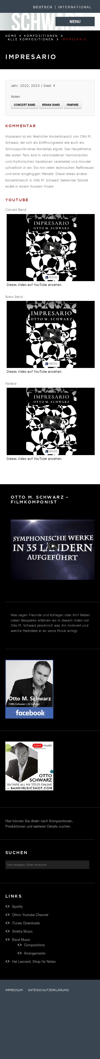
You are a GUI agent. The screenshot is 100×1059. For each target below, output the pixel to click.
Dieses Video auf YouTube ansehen (34, 285)
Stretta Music (22, 931)
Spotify (17, 906)
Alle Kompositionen (31, 39)
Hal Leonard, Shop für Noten (34, 961)
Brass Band (51, 105)
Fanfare (73, 105)
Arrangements (35, 953)
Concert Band (24, 105)
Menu (75, 21)
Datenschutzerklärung (48, 990)
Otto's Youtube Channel (30, 914)
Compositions (34, 944)
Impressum (14, 990)
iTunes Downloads (26, 922)
